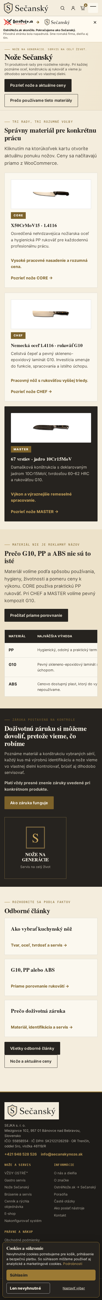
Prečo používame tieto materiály (41, 100)
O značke (61, 1180)
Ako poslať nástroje (69, 1208)
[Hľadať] (63, 8)
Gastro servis (15, 1180)
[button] (51, 29)
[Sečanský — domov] (30, 8)
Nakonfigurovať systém (23, 1221)
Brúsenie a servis (18, 1194)
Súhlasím (19, 1275)
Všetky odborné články (32, 1048)
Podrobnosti (72, 1264)
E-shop (10, 1214)
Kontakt (60, 1215)
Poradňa (61, 1194)
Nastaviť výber (74, 1288)
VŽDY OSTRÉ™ (16, 1173)
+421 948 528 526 (20, 1154)
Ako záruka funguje (29, 803)
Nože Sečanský (16, 1187)
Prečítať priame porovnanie (36, 615)
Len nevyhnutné (25, 1288)
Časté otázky (64, 1201)
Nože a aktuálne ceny (30, 1061)
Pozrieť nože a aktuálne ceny (38, 85)
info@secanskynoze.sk (62, 1154)
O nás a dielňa (65, 1173)
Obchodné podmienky (22, 1240)
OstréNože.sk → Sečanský (75, 1187)
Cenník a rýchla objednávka (16, 1204)
